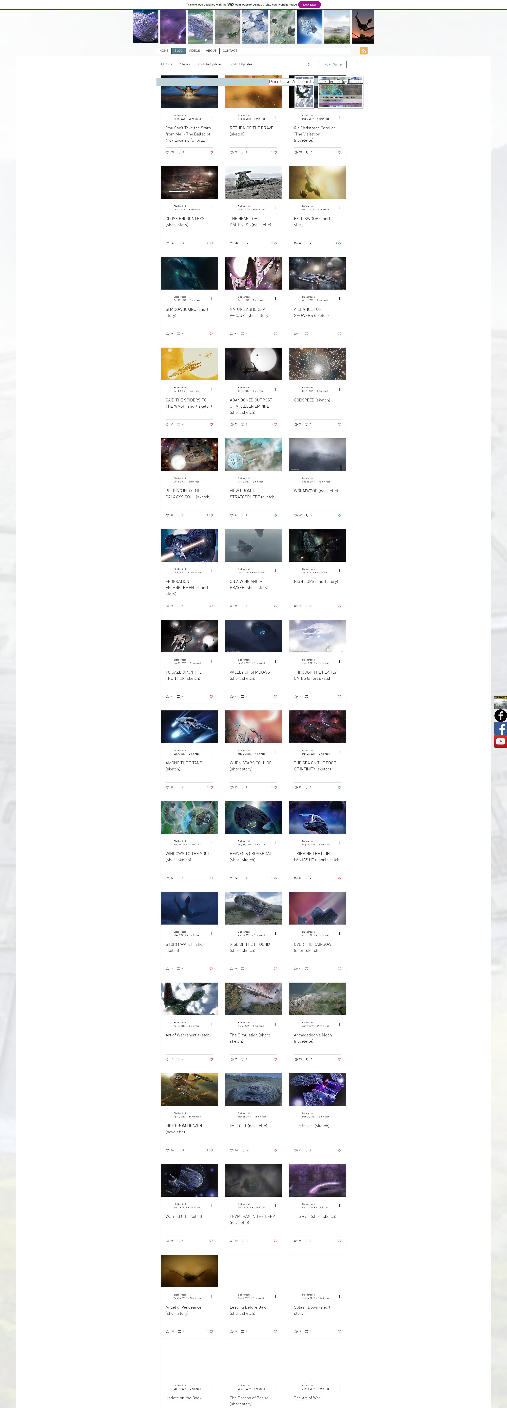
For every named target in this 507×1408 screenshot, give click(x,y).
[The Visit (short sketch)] (317, 1180)
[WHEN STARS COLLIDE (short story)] (253, 726)
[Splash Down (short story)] (317, 1271)
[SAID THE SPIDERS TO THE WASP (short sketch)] (189, 364)
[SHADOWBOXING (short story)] (189, 273)
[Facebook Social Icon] (500, 728)
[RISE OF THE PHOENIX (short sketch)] (253, 908)
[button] (309, 65)
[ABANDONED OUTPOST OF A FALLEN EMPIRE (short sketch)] (253, 364)
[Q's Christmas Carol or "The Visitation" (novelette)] (317, 91)
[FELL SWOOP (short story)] (317, 182)
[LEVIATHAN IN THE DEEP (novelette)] (253, 1180)
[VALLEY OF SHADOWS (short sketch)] (253, 636)
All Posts (166, 64)
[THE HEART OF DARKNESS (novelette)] (253, 182)
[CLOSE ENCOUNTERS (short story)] (189, 182)
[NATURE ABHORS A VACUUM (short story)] (253, 273)
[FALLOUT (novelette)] (253, 1089)
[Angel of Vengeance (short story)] (189, 1271)
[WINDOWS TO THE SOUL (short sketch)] (189, 817)
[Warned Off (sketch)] (189, 1180)
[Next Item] (367, 27)
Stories (185, 64)
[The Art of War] (317, 1361)
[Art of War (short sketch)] (189, 999)
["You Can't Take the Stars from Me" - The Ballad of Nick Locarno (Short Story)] (189, 91)
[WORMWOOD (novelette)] (317, 454)
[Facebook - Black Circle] (500, 715)
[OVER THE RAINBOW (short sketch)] (317, 908)
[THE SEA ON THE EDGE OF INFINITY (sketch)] (317, 726)
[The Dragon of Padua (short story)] (253, 1361)
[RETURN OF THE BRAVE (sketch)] (253, 91)
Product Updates (241, 64)
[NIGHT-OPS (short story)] (317, 545)
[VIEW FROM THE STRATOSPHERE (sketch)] (253, 454)
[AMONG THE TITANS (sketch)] (189, 726)
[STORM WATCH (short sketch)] (189, 908)
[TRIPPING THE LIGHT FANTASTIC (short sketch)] (317, 817)
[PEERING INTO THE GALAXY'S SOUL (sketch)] (189, 454)
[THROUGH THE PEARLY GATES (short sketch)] (317, 636)
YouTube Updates (210, 64)
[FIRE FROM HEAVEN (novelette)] (189, 1089)
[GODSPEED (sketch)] (317, 364)
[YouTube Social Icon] (500, 741)
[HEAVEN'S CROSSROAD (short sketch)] (253, 817)
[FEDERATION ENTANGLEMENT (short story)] (189, 545)
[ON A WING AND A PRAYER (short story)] (253, 545)
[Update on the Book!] (189, 1361)
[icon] (500, 702)
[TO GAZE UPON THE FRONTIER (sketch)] (189, 636)
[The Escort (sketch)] (317, 1089)
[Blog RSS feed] (364, 51)
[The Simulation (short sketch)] (253, 999)
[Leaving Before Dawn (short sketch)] (253, 1271)
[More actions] (212, 117)
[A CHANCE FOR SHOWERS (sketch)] (317, 273)
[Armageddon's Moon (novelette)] (317, 999)
